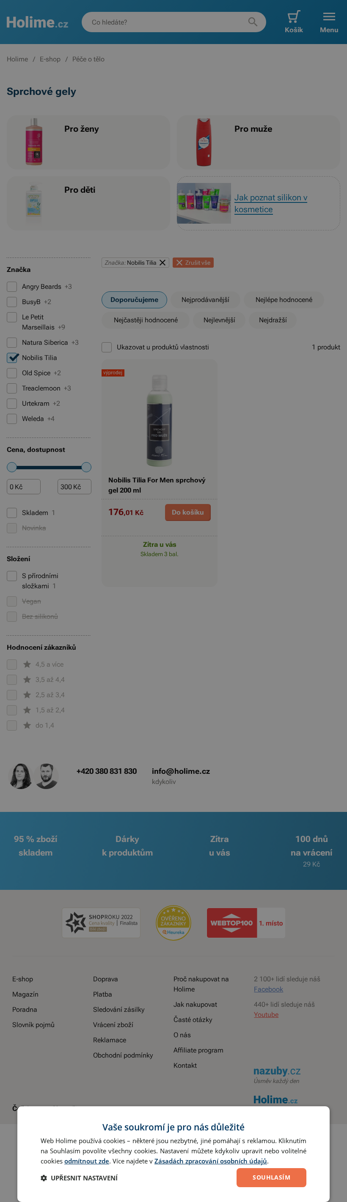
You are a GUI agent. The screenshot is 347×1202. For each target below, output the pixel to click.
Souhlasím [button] (271, 1177)
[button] (79, 1178)
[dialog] (173, 1154)
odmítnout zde (86, 1161)
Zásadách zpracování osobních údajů (210, 1161)
